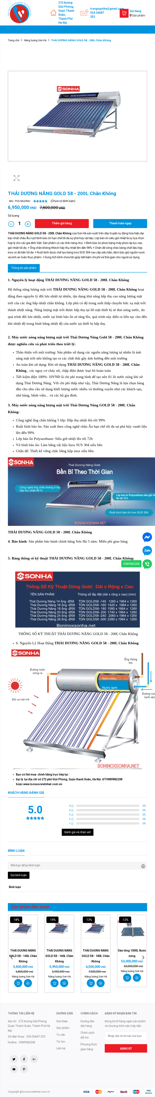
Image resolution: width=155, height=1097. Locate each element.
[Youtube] (14, 1069)
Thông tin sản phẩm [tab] (24, 267)
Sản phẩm (62, 1027)
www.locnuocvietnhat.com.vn (42, 784)
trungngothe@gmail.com (107, 8)
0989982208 (131, 563)
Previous (12, 958)
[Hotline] (147, 563)
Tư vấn (60, 1034)
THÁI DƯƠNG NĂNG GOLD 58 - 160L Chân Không (59, 956)
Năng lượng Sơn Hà (35, 40)
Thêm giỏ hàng (62, 223)
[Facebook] (24, 1059)
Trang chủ (13, 40)
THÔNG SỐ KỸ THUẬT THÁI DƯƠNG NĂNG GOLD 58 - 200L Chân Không (78, 634)
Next (143, 958)
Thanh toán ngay (120, 223)
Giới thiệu (62, 1021)
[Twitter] (14, 1059)
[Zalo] (147, 550)
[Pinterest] (24, 1069)
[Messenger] (147, 536)
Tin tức (60, 1041)
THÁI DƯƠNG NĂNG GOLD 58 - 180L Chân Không (96, 956)
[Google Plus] (34, 1059)
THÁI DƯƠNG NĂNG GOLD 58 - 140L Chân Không (23, 956)
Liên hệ (60, 1048)
